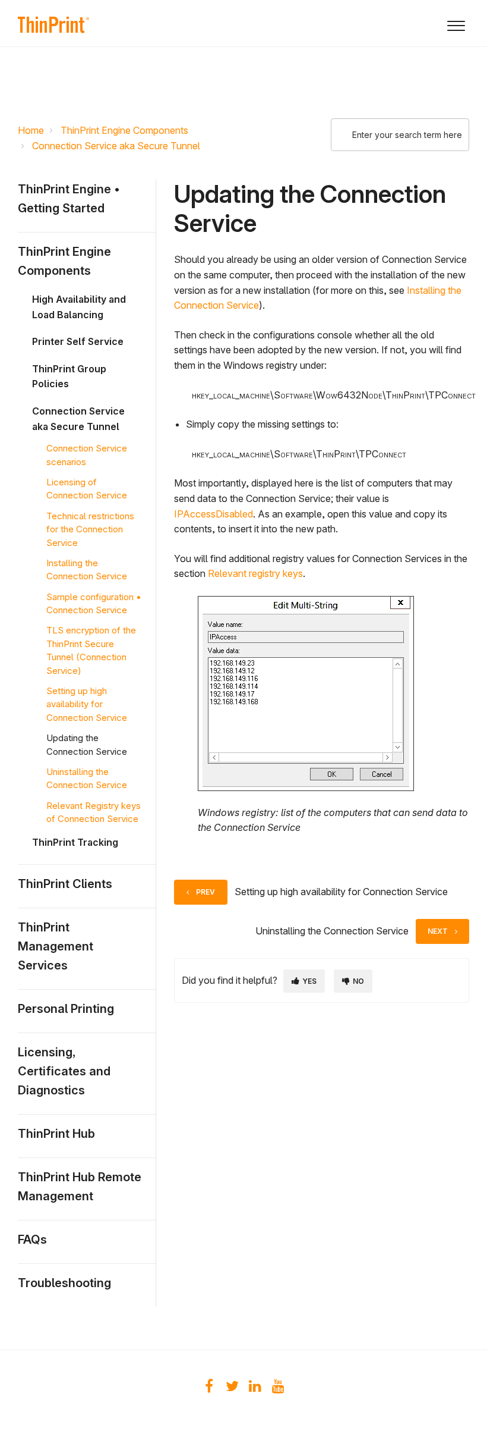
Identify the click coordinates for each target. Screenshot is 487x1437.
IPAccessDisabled (213, 514)
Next (438, 931)
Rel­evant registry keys (255, 573)
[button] (455, 23)
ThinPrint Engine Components (124, 130)
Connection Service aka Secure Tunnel (116, 146)
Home (31, 130)
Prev (205, 891)
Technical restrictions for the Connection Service (90, 529)
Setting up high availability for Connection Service (86, 704)
